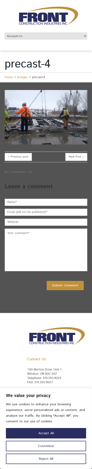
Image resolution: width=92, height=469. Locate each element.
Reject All (46, 458)
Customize (46, 446)
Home (9, 77)
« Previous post (18, 157)
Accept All (46, 433)
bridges (22, 77)
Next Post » (76, 157)
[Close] (87, 392)
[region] (46, 428)
